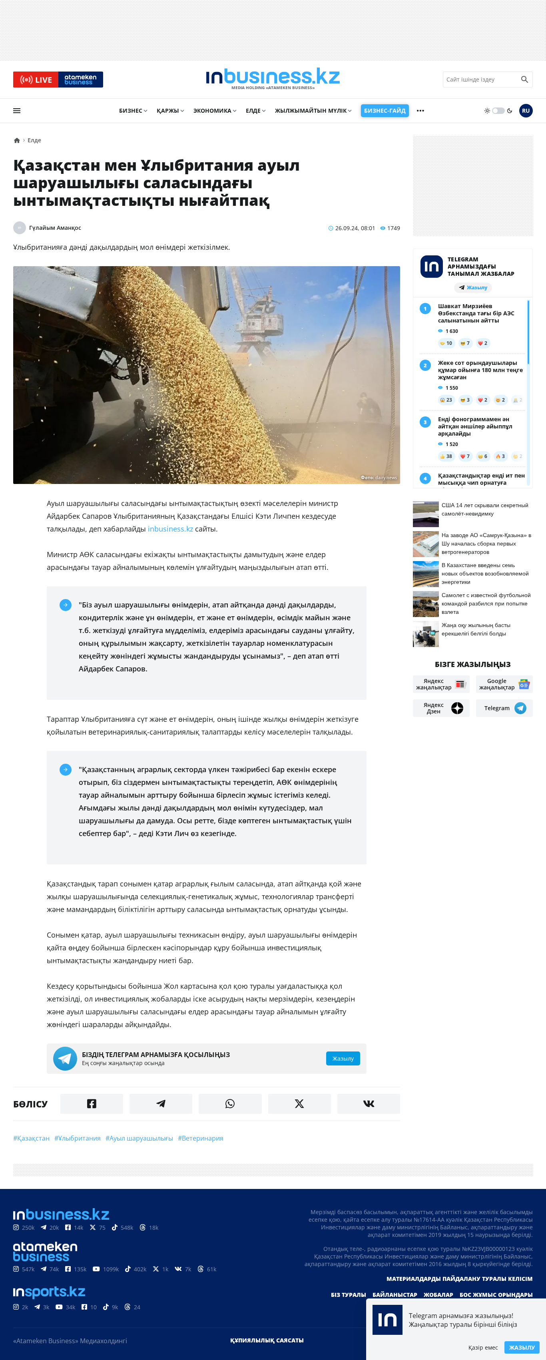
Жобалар (438, 1294)
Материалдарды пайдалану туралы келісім (460, 1278)
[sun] (487, 111)
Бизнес (130, 110)
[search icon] (525, 80)
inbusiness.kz (170, 529)
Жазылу (522, 1347)
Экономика (212, 110)
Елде (253, 110)
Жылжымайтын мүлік (311, 110)
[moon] (509, 111)
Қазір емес (483, 1347)
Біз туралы (348, 1294)
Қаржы (168, 110)
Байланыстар (395, 1294)
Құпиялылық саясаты (267, 1340)
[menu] (17, 110)
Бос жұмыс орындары (496, 1294)
